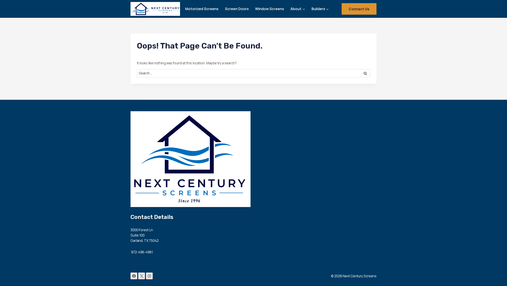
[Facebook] (134, 276)
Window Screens (269, 8)
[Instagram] (149, 276)
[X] (141, 276)
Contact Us (359, 9)
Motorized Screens (201, 8)
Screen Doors (237, 8)
